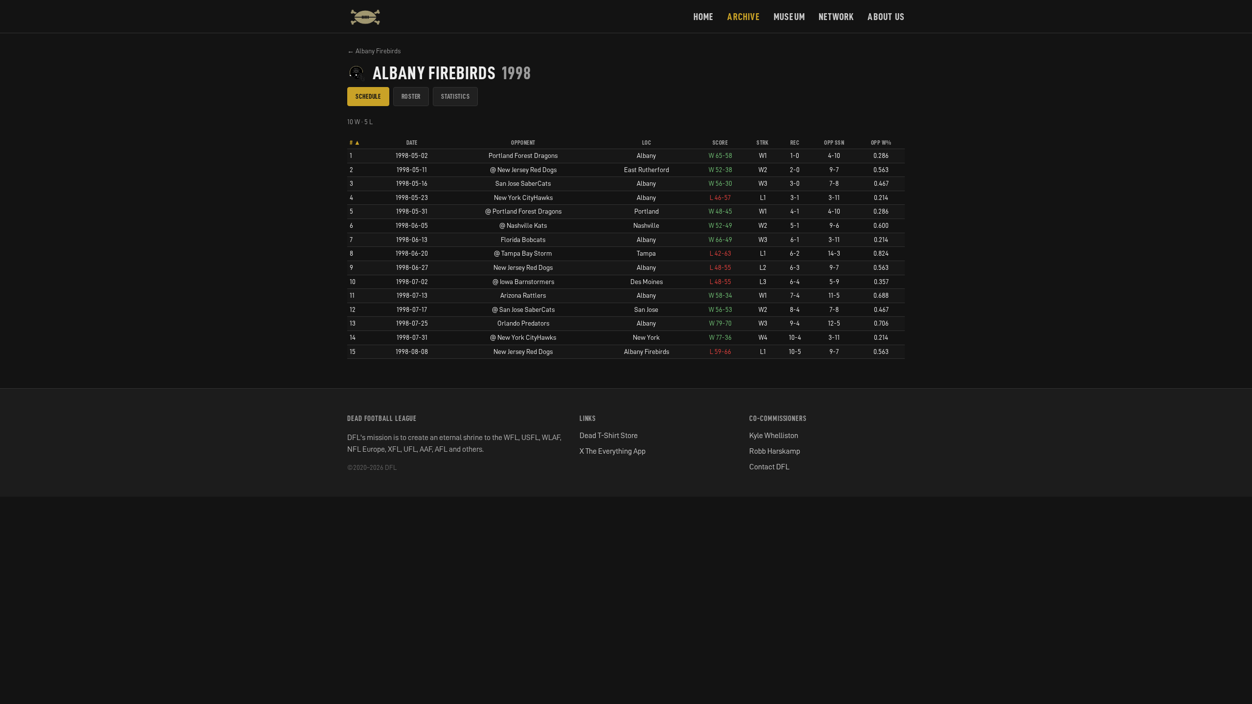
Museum (789, 17)
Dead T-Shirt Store (609, 436)
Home (703, 17)
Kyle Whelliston (773, 436)
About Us (886, 17)
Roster (411, 96)
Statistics (455, 96)
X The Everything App (613, 451)
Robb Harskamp (774, 451)
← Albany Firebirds (374, 50)
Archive (743, 17)
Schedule (368, 96)
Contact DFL (769, 467)
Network (836, 17)
